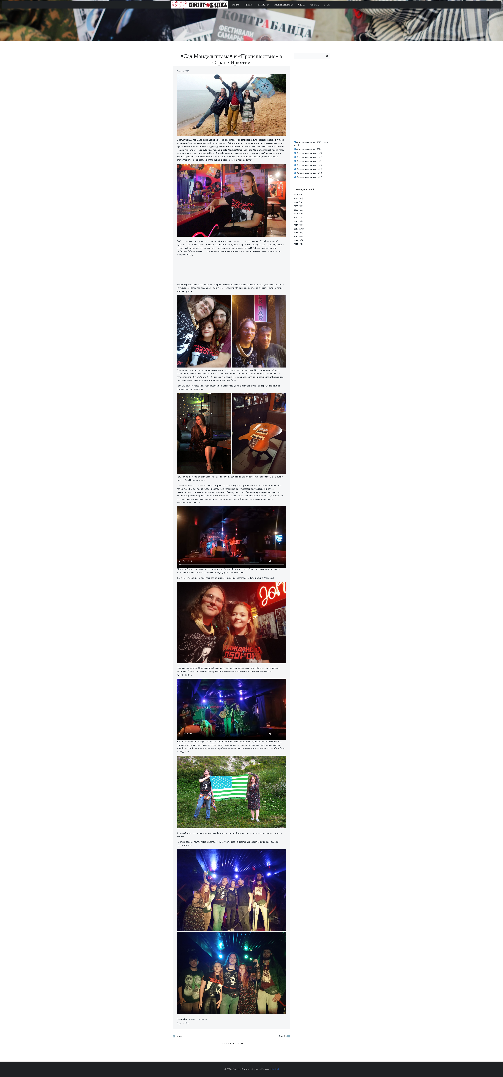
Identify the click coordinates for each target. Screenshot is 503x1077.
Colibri (275, 1069)
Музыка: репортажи (197, 1019)
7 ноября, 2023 (183, 71)
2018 (296, 225)
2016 (296, 232)
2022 (296, 210)
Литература (263, 5)
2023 (296, 206)
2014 (296, 240)
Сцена (301, 5)
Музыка (248, 5)
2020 (296, 217)
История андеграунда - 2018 (309, 173)
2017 (296, 229)
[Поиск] (327, 56)
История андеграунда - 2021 (309, 161)
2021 (296, 213)
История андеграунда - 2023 (309, 153)
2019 (296, 221)
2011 (296, 244)
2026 (296, 194)
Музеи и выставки (283, 5)
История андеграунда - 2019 (309, 169)
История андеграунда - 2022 (309, 157)
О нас (327, 5)
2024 (296, 202)
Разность (314, 5)
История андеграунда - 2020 (309, 165)
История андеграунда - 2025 (308, 142)
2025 (296, 198)
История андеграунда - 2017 (309, 177)
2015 (296, 236)
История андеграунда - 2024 (308, 149)
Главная (235, 5)
